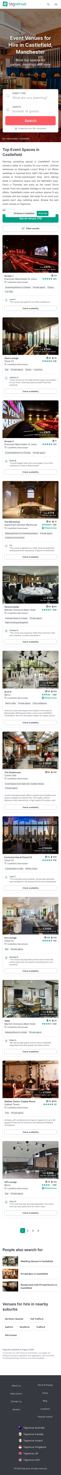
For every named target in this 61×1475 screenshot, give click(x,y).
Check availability (31, 308)
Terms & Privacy (45, 1385)
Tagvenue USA (31, 1459)
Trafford (40, 1327)
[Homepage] (14, 4)
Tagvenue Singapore (34, 1447)
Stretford (24, 1327)
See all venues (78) (30, 218)
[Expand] (56, 4)
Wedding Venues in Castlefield (37, 1261)
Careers (16, 1409)
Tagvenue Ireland (33, 1440)
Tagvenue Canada (33, 1434)
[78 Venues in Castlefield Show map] (30, 210)
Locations (45, 1409)
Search (30, 121)
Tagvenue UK (30, 1453)
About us (16, 1385)
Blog (45, 1401)
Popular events (45, 1417)
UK (3, 138)
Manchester (12, 138)
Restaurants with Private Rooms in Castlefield (39, 1286)
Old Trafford (36, 1318)
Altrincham (11, 1335)
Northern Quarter (14, 1318)
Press (45, 1393)
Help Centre (16, 1393)
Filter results (32, 228)
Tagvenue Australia (34, 1427)
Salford (9, 1327)
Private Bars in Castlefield (34, 1273)
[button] (48, 4)
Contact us (16, 1401)
